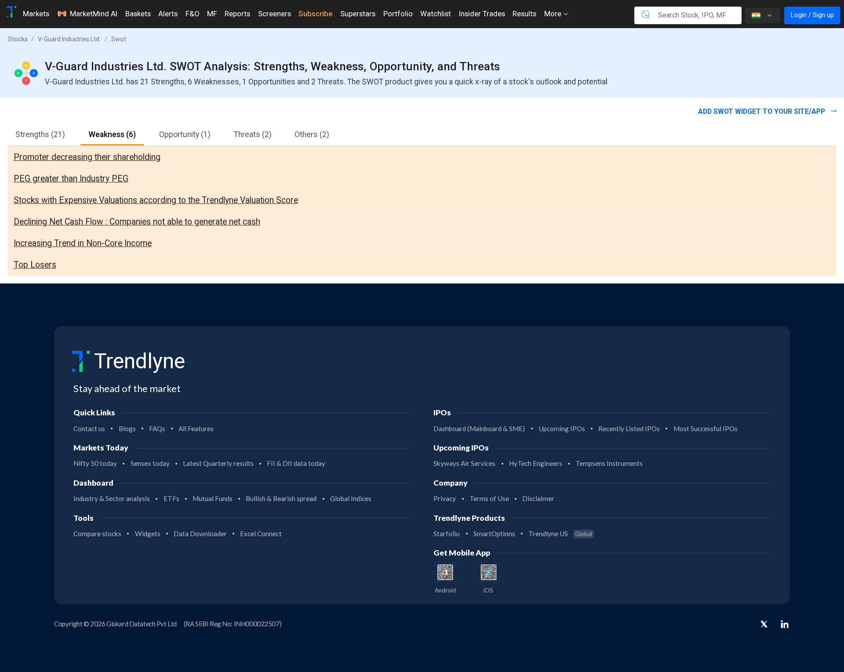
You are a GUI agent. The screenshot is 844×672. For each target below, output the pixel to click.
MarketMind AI (93, 13)
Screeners (274, 13)
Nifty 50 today (95, 463)
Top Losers (35, 265)
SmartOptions (494, 534)
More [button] (553, 13)
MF (212, 13)
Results (524, 13)
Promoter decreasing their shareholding (87, 157)
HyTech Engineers (535, 463)
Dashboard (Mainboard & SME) (479, 428)
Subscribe (315, 13)
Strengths (40, 134)
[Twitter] (764, 625)
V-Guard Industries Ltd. (69, 39)
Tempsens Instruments (609, 463)
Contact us (89, 428)
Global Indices (350, 498)
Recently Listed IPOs (629, 428)
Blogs (127, 428)
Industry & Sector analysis (111, 498)
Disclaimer (538, 498)
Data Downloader (200, 534)
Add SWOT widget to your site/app (762, 111)
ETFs (171, 498)
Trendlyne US (560, 534)
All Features (196, 428)
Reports (237, 13)
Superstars (357, 13)
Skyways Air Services (464, 463)
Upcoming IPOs (561, 428)
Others (312, 134)
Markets (36, 13)
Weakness (112, 134)
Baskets (138, 13)
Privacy (444, 498)
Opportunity (185, 134)
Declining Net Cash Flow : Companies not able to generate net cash (137, 222)
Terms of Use (489, 498)
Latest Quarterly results (218, 463)
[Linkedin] (784, 624)
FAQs (157, 428)
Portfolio (398, 13)
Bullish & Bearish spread (281, 498)
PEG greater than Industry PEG (71, 179)
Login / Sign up (812, 15)
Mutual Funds (213, 498)
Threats (253, 134)
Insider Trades (482, 13)
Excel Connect (261, 534)
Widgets (147, 534)
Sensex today (150, 463)
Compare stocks (97, 534)
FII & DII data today (296, 463)
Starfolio (446, 534)
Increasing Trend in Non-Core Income (83, 243)
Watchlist (435, 13)
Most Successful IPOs (705, 428)
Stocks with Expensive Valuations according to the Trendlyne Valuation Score (156, 200)
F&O (192, 13)
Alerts (168, 13)
